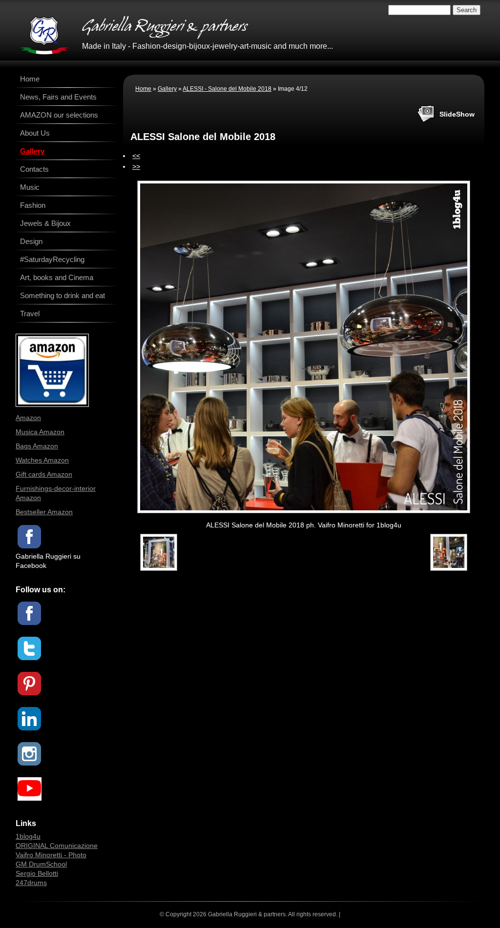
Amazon (28, 418)
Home (143, 88)
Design (31, 241)
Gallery (167, 88)
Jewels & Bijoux (45, 223)
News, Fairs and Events (58, 97)
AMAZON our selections (59, 115)
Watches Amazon (42, 460)
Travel (30, 313)
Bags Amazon (37, 446)
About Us (35, 133)
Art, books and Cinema (56, 277)
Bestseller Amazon (44, 512)
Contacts (34, 169)
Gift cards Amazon (44, 474)
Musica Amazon (40, 432)
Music (30, 187)
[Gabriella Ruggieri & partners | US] (44, 35)
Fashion (32, 205)
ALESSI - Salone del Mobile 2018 (227, 88)
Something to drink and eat (62, 295)
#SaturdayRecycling (52, 259)
